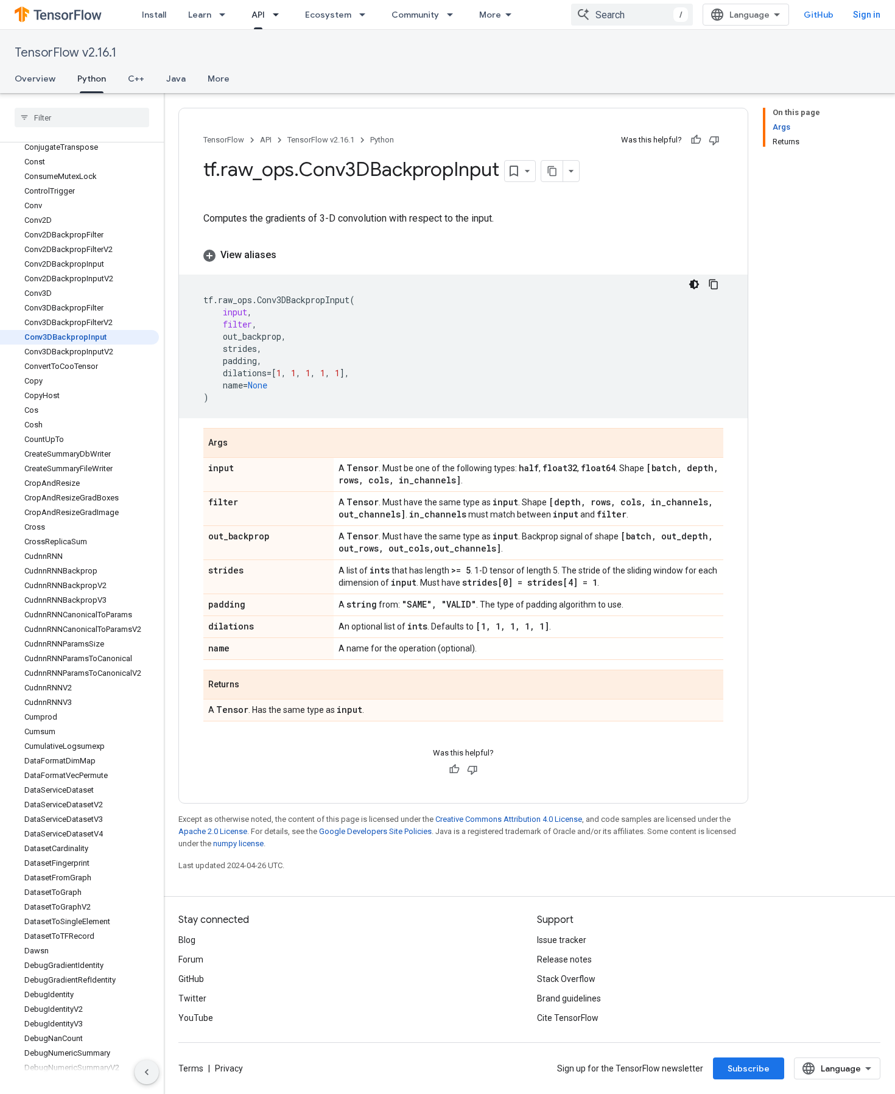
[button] (463, 255)
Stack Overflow (566, 979)
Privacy (229, 1068)
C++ (136, 78)
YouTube (195, 1018)
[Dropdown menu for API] (279, 14)
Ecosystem (328, 14)
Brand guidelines (569, 998)
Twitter (192, 998)
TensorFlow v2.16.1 (65, 52)
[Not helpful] (714, 140)
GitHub (819, 14)
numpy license (238, 843)
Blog (186, 940)
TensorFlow (223, 139)
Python (91, 78)
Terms (190, 1068)
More (490, 14)
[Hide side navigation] (147, 1072)
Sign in (866, 14)
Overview (35, 78)
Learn (199, 14)
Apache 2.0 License (212, 831)
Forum (190, 959)
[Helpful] (696, 140)
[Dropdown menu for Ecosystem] (366, 14)
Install (154, 14)
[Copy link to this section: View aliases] (288, 255)
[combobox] (632, 15)
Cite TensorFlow (567, 1018)
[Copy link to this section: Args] (240, 444)
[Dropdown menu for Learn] (225, 14)
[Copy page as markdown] (552, 171)
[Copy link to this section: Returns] (251, 685)
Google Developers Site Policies (375, 831)
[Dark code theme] (694, 284)
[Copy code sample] (713, 284)
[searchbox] (82, 117)
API (258, 14)
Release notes (564, 959)
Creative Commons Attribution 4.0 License (508, 819)
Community (415, 14)
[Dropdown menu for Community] (453, 14)
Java (176, 78)
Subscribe (749, 1068)
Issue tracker (561, 940)
